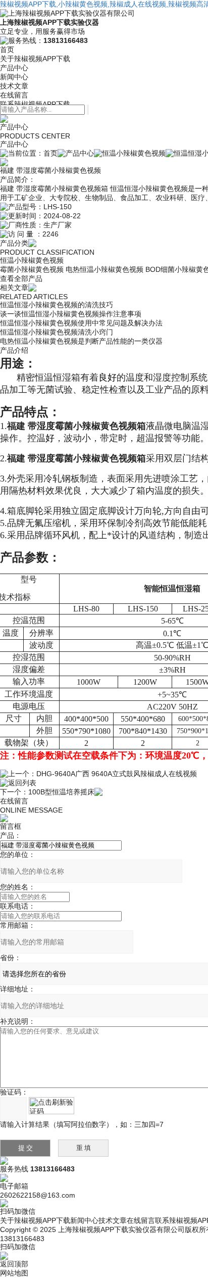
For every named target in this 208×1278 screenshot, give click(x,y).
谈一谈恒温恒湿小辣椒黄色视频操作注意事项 (70, 314)
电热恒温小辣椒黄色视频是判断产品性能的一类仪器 (81, 341)
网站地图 (14, 1273)
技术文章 (14, 86)
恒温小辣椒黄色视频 (134, 153)
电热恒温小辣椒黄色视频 (104, 269)
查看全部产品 (21, 278)
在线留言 (14, 95)
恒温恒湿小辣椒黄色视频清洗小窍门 (56, 332)
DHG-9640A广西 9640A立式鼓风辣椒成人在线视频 (116, 774)
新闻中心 (14, 77)
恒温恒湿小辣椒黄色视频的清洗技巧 (56, 305)
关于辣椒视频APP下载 (35, 59)
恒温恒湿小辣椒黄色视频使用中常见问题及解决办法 (81, 323)
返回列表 (22, 783)
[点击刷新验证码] (51, 1105)
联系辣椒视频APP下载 (35, 104)
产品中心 (14, 68)
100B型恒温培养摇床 (61, 792)
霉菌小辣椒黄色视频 (32, 269)
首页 (7, 49)
